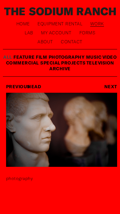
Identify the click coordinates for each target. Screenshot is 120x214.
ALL (7, 57)
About (45, 41)
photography (67, 57)
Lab (29, 32)
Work (97, 23)
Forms (87, 32)
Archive (60, 68)
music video (101, 57)
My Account (56, 32)
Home (23, 23)
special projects (63, 62)
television (100, 62)
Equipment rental (59, 23)
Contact (72, 41)
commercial (22, 62)
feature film (30, 57)
